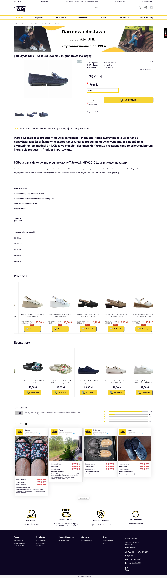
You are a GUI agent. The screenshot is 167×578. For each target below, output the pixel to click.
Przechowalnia (40, 545)
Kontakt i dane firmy (108, 540)
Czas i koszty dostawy (64, 540)
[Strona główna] (20, 9)
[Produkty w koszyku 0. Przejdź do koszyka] (146, 7)
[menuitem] (18, 17)
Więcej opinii (83, 498)
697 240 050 (18, 1)
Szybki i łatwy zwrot (19, 545)
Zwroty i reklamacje (19, 543)
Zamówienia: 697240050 (132, 542)
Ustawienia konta (41, 543)
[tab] (16, 128)
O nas (104, 543)
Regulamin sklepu (18, 540)
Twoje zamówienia (41, 540)
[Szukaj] (140, 7)
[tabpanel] (83, 199)
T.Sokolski (150, 61)
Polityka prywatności (86, 540)
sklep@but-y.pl (45, 1)
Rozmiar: (93, 84)
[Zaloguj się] (151, 7)
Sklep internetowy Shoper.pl (83, 576)
